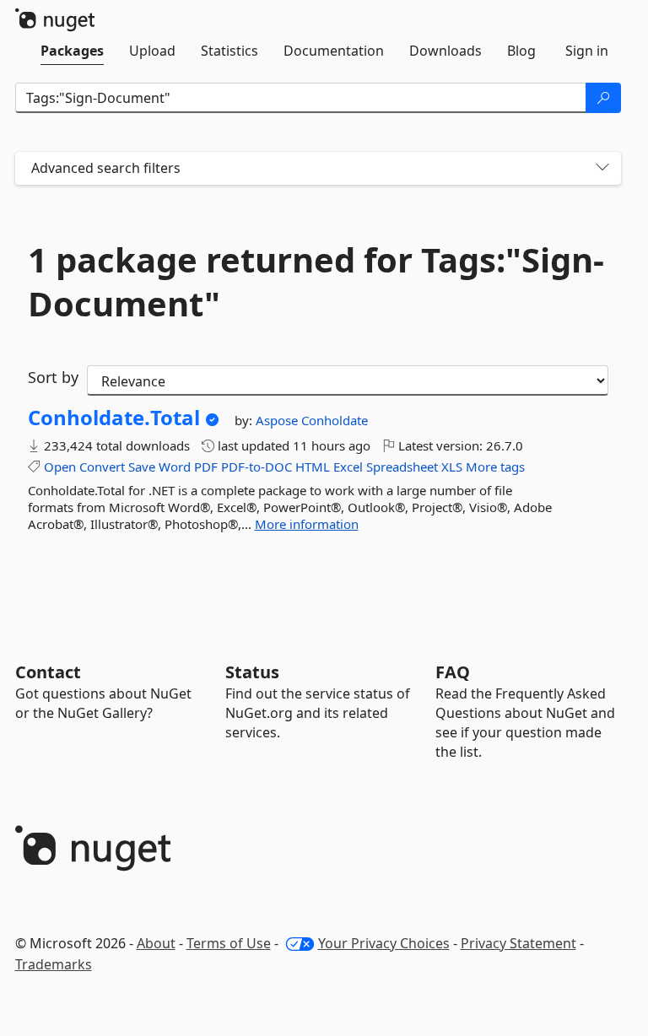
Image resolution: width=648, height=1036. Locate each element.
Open (60, 466)
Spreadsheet (402, 466)
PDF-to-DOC (256, 466)
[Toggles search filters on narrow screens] (602, 168)
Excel (348, 466)
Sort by (53, 377)
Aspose (278, 420)
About (156, 943)
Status (252, 672)
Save (141, 466)
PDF (206, 466)
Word (175, 466)
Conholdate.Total (114, 417)
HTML (312, 466)
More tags (495, 466)
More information (307, 523)
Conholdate (334, 420)
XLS (451, 466)
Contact (48, 672)
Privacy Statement (518, 943)
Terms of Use (228, 943)
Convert (102, 466)
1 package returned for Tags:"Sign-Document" (316, 282)
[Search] (603, 98)
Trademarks (53, 964)
